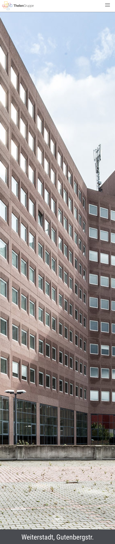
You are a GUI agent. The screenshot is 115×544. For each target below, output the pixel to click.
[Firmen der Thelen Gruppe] (18, 9)
